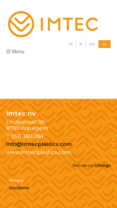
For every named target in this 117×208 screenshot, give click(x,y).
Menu (18, 51)
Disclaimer (19, 188)
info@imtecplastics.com (39, 144)
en (92, 44)
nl (71, 44)
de (104, 44)
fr (81, 44)
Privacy (16, 180)
